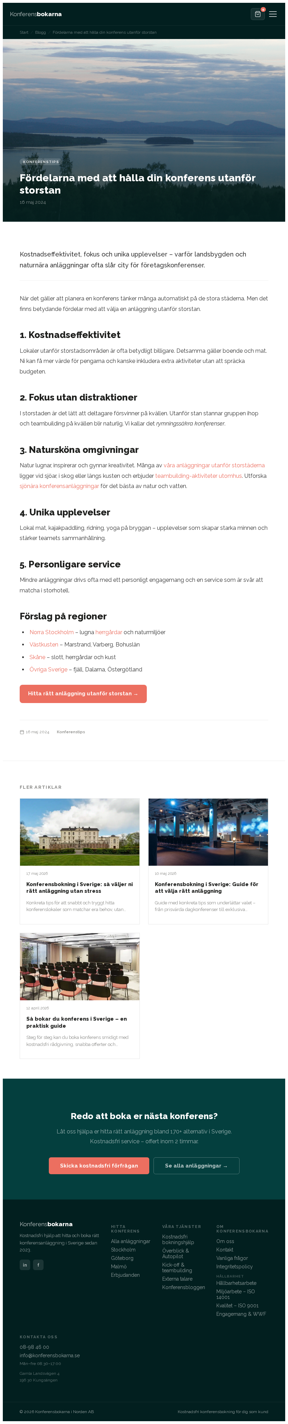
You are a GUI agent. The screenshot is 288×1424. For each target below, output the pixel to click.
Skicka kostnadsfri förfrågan (99, 1166)
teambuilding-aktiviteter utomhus (198, 476)
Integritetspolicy (234, 1266)
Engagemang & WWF (241, 1314)
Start (24, 32)
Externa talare (177, 1279)
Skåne (37, 657)
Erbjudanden (125, 1275)
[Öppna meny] (273, 14)
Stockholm (123, 1250)
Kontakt (224, 1250)
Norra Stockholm (52, 632)
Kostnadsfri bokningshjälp (178, 1239)
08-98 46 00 (34, 1347)
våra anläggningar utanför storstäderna (214, 465)
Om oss (225, 1241)
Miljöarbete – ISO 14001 (235, 1294)
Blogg (40, 32)
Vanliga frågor (232, 1258)
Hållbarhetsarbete (236, 1283)
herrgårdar (109, 632)
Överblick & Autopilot (175, 1253)
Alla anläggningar (130, 1241)
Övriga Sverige (48, 669)
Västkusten (44, 644)
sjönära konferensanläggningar (59, 486)
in (25, 1265)
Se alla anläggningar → (196, 1166)
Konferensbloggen (183, 1287)
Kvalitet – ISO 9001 (237, 1305)
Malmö (119, 1266)
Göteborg (122, 1258)
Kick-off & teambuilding (177, 1267)
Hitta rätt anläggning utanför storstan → (83, 693)
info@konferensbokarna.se (50, 1355)
